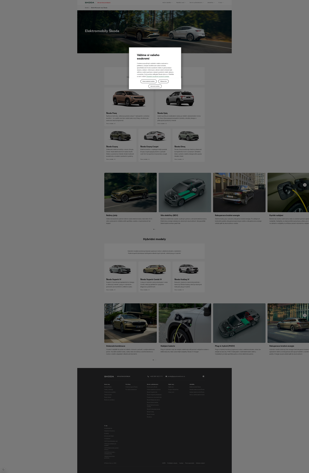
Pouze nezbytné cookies (149, 81)
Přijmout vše (163, 81)
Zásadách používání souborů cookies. (157, 76)
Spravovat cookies (155, 86)
